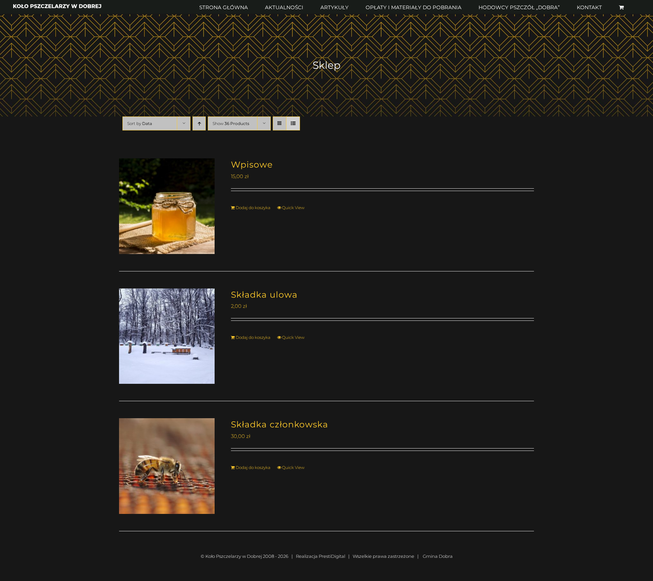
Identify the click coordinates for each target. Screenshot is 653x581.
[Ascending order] (199, 123)
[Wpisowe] (167, 206)
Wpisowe (252, 164)
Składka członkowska (279, 424)
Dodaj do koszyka (253, 207)
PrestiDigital (332, 556)
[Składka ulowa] (167, 336)
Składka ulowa (264, 294)
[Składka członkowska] (167, 466)
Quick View (293, 207)
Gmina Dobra (438, 556)
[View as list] (293, 123)
